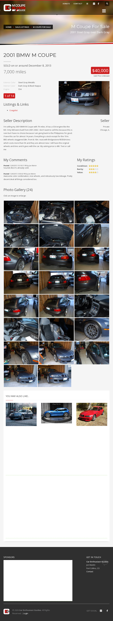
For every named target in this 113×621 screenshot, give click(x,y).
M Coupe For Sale (42, 27)
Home (8, 27)
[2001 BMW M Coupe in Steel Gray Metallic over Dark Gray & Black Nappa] (84, 97)
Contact (89, 571)
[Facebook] (98, 3)
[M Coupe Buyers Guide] (15, 7)
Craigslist (13, 110)
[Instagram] (94, 3)
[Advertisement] (56, 454)
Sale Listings (22, 27)
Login (25, 613)
